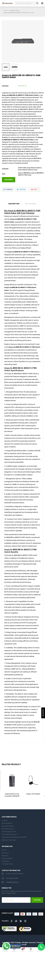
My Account (5, 855)
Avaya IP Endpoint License (9, 831)
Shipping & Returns (7, 823)
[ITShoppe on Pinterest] (20, 921)
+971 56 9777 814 (12, 878)
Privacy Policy (5, 861)
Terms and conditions (8, 826)
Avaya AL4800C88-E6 (24, 173)
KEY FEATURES (30, 204)
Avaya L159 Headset (33, 794)
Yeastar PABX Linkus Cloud (9, 834)
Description (13, 204)
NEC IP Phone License (8, 828)
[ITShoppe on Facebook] (11, 921)
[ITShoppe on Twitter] (16, 921)
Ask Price (8, 180)
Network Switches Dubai (29, 170)
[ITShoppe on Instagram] (25, 921)
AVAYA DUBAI (22, 168)
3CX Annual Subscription (9, 840)
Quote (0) (43, 713)
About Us (4, 850)
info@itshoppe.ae (12, 882)
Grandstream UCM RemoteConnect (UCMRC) (14, 837)
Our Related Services (7, 864)
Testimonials (5, 853)
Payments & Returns (7, 858)
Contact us (5, 820)
